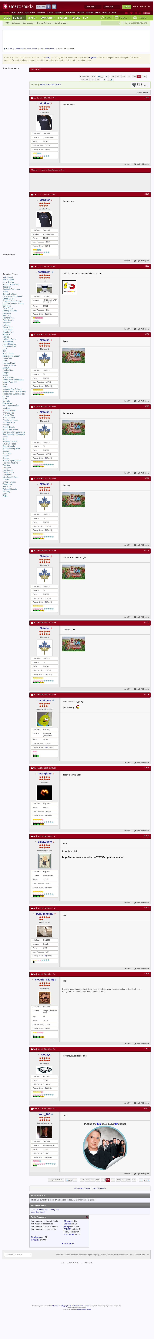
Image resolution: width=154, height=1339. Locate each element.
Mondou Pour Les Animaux (14, 391)
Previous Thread (83, 1188)
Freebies (60, 13)
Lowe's (5, 375)
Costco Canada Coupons (13, 303)
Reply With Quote (143, 164)
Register (145, 7)
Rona (5, 439)
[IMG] (66, 1226)
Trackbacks (69, 1234)
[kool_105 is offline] (44, 1132)
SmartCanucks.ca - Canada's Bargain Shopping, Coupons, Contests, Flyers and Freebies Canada (100, 1255)
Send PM (127, 164)
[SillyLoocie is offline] (44, 861)
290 (92, 80)
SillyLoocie (45, 841)
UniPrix (6, 479)
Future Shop (8, 327)
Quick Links (60, 23)
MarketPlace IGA (10, 382)
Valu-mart (7, 487)
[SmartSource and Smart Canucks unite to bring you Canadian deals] (14, 261)
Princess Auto (9, 422)
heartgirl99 (44, 773)
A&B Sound (8, 277)
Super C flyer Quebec (12, 460)
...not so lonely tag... (40, 1210)
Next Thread (99, 1188)
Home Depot (8, 342)
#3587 (146, 194)
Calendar (16, 23)
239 (134, 76)
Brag (107, 17)
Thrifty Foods (8, 472)
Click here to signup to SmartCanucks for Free (47, 170)
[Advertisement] (86, 181)
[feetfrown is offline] (44, 288)
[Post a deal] (146, 13)
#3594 (146, 694)
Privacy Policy (140, 1255)
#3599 (146, 1049)
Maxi (5, 384)
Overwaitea (7, 403)
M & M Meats (8, 377)
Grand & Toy (8, 332)
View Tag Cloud (37, 1212)
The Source (8, 470)
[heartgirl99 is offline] (44, 793)
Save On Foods (9, 444)
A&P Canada (8, 280)
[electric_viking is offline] (44, 997)
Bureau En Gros (9, 294)
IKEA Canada (8, 353)
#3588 (146, 266)
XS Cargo (7, 491)
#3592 (146, 550)
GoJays (46, 1054)
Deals (20, 13)
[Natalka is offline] (44, 359)
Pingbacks (36, 1237)
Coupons (41, 13)
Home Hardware (9, 344)
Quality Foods (9, 427)
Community (28, 23)
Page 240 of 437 (88, 76)
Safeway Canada (10, 441)
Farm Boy (7, 315)
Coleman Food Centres (12, 301)
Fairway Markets (10, 311)
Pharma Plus (8, 415)
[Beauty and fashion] (131, 13)
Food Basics (8, 320)
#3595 (146, 768)
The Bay (6, 465)
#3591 (146, 478)
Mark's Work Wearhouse (13, 380)
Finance (80, 13)
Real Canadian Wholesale (14, 434)
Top (85, 17)
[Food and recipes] (136, 13)
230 (123, 76)
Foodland (6, 322)
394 (46, 747)
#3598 (146, 974)
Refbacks (35, 1240)
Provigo (6, 425)
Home (13, 13)
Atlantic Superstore (11, 284)
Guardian (6, 334)
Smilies (67, 1224)
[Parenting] (140, 13)
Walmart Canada (10, 489)
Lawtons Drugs (9, 363)
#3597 (146, 908)
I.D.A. (5, 349)
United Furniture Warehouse (9, 483)
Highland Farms (9, 339)
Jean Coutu (7, 358)
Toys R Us (7, 475)
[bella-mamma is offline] (44, 931)
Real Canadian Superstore (14, 432)
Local (124, 17)
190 (118, 76)
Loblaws (6, 368)
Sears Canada (9, 446)
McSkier (45, 103)
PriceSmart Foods (10, 420)
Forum (18, 17)
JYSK (5, 361)
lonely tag (54, 1210)
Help (135, 7)
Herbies (6, 337)
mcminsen (44, 700)
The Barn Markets (10, 463)
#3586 (146, 97)
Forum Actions (44, 23)
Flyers (50, 13)
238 (129, 76)
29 (46, 386)
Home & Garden (109, 13)
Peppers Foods (9, 410)
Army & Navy (8, 282)
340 (97, 80)
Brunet (5, 292)
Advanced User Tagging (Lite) (61, 1306)
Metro (5, 387)
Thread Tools (141, 92)
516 (141, 85)
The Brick (7, 468)
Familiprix (7, 313)
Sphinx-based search (84, 1310)
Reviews (89, 13)
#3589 (146, 334)
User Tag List (35, 69)
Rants (97, 13)
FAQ (7, 23)
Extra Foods (8, 308)
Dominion (7, 306)
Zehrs (5, 494)
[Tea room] (126, 13)
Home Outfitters (9, 346)
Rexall (5, 437)
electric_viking (44, 979)
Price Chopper (9, 418)
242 (82, 80)
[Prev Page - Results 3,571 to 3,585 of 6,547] (106, 76)
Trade (143, 17)
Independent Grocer (11, 356)
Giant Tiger (7, 330)
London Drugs (8, 370)
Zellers (5, 496)
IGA (4, 351)
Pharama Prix (8, 413)
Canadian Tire (8, 299)
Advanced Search (138, 23)
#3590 (146, 406)
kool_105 (44, 1114)
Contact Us (60, 1255)
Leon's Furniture (9, 365)
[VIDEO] (67, 1229)
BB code (67, 1221)
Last (109, 80)
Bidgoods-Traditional (11, 289)
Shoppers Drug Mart (11, 448)
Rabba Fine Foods (10, 429)
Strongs (6, 458)
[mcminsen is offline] (44, 719)
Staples (6, 456)
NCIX (5, 398)
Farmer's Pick (8, 318)
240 (139, 76)
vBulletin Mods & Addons (80, 1306)
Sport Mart (7, 453)
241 (144, 76)
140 (113, 76)
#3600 (146, 1108)
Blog (7, 17)
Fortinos (6, 325)
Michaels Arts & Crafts (12, 389)
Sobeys (6, 451)
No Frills (6, 401)
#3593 (146, 622)
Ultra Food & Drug (10, 477)
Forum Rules (68, 1244)
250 (87, 80)
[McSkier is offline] (44, 123)
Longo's (6, 372)
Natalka (44, 340)
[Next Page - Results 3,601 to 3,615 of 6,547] (104, 79)
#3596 (146, 836)
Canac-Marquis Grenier (12, 296)
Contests (70, 13)
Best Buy (7, 287)
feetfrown (44, 271)
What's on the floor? (50, 84)
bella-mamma (44, 913)
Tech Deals (30, 13)
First (101, 77)
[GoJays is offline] (44, 1070)
